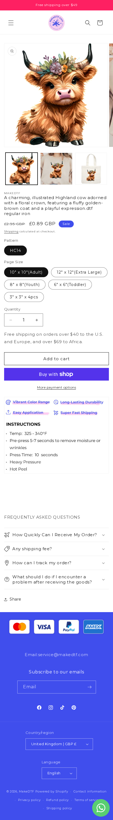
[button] (11, 23)
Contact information (90, 791)
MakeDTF (26, 791)
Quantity (12, 309)
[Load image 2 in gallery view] (56, 169)
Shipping (11, 231)
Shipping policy (59, 808)
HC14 (15, 250)
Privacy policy (29, 800)
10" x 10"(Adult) (26, 272)
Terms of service (87, 800)
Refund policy (57, 800)
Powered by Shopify (51, 791)
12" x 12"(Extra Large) (79, 272)
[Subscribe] (90, 687)
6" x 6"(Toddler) (70, 284)
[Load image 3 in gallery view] (91, 169)
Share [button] (15, 599)
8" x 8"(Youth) (25, 284)
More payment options (56, 387)
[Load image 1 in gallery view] (21, 169)
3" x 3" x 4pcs (24, 297)
